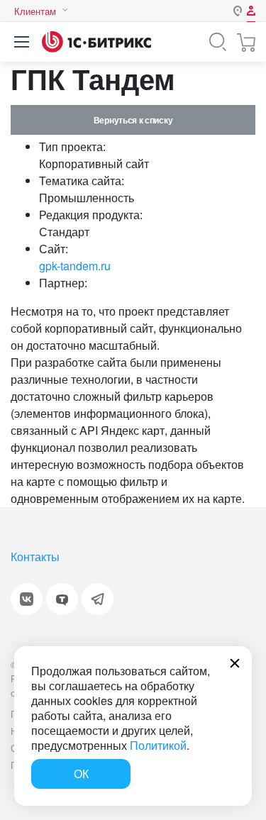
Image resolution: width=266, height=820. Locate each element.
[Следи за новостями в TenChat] (62, 599)
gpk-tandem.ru (75, 265)
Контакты (35, 556)
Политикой (158, 745)
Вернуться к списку (133, 119)
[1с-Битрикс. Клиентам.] (96, 41)
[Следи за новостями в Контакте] (27, 599)
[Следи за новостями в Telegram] (97, 599)
